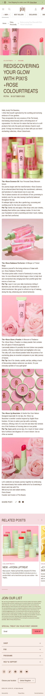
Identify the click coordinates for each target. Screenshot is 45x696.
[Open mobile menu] (3, 9)
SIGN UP (38, 631)
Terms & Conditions (38, 693)
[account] (35, 9)
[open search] (9, 9)
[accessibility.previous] (2, 2)
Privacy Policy (21, 693)
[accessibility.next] (42, 2)
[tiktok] (9, 671)
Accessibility (5, 693)
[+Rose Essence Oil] (22, 239)
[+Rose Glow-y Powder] (22, 389)
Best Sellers (19, 15)
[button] (16, 502)
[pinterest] (21, 671)
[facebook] (15, 671)
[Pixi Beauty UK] (22, 9)
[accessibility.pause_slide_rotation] (5, 2)
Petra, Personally (13, 23)
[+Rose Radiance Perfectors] (22, 316)
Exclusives (33, 15)
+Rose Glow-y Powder (12, 342)
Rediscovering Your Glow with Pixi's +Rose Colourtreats (31, 23)
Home (4, 23)
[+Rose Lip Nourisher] (22, 458)
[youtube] (26, 671)
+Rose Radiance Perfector (13, 271)
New (6, 15)
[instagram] (4, 671)
